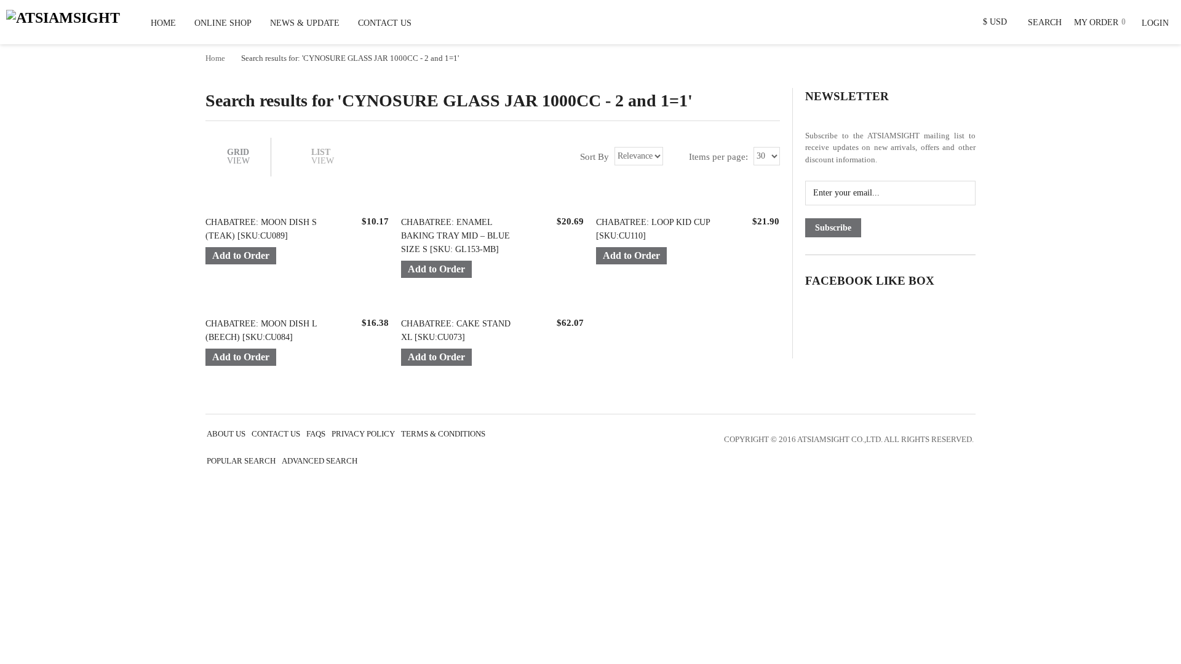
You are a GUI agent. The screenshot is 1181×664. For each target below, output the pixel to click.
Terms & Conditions (443, 434)
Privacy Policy (363, 434)
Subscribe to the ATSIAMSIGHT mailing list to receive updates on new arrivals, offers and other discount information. (890, 147)
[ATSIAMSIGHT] (63, 16)
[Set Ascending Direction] (673, 156)
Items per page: (718, 156)
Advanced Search (319, 461)
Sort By (594, 156)
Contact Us (276, 434)
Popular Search (241, 461)
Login (1155, 23)
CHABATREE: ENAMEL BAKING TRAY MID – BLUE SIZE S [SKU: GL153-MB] (455, 236)
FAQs (315, 434)
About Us (226, 434)
